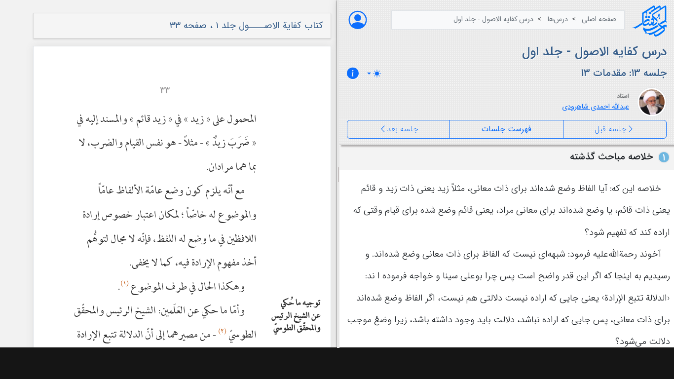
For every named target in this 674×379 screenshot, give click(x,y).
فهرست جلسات (506, 129)
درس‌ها (557, 19)
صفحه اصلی (599, 19)
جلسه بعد (402, 129)
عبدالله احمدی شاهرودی (595, 107)
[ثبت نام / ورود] (357, 20)
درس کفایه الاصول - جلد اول (493, 19)
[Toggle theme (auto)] (374, 73)
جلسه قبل (611, 129)
